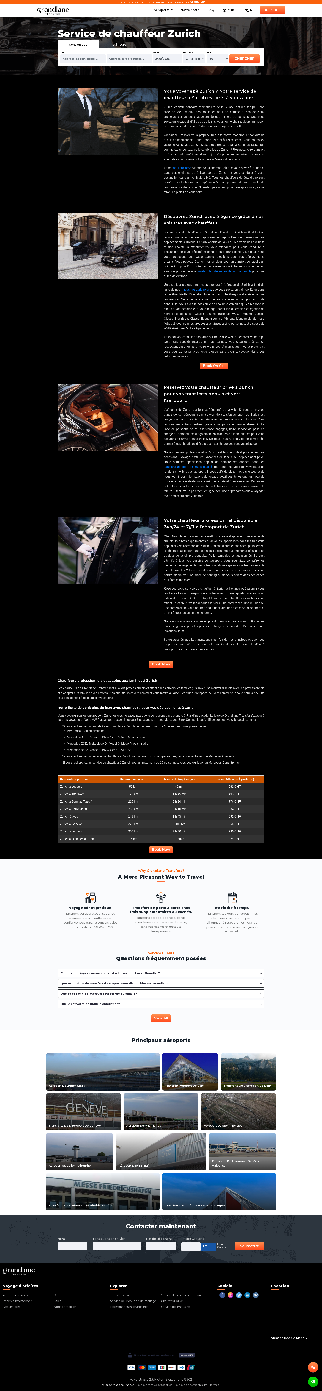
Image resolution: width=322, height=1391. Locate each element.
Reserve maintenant (17, 1301)
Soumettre (249, 1246)
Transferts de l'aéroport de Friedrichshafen (80, 1205)
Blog (57, 1295)
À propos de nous (15, 1295)
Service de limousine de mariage (133, 1301)
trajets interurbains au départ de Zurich (224, 271)
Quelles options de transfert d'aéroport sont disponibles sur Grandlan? (114, 983)
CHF (231, 10)
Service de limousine (175, 1307)
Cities (57, 1301)
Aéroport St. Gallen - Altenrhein (71, 1165)
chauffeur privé (181, 167)
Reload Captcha (221, 1245)
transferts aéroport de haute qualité (188, 466)
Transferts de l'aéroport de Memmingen (195, 1205)
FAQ (211, 10)
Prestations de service (109, 1238)
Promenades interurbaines (129, 1307)
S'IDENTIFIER (272, 10)
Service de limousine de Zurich (182, 1295)
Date (156, 52)
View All (161, 1018)
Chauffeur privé (172, 1301)
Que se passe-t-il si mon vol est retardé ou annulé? (99, 993)
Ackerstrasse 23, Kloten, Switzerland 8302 (161, 1379)
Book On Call (214, 366)
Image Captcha (192, 1238)
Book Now (161, 664)
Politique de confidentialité (190, 1385)
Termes (214, 1385)
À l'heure (119, 44)
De (62, 52)
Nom (61, 1238)
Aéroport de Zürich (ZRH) (67, 1085)
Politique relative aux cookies (154, 1385)
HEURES (188, 52)
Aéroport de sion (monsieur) (224, 1125)
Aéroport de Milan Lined (143, 1125)
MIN (209, 52)
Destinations (11, 1307)
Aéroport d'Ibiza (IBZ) (134, 1165)
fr (251, 10)
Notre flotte (190, 10)
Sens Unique (78, 44)
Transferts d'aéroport (125, 1295)
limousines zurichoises (196, 289)
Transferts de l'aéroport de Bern (247, 1085)
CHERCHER (244, 59)
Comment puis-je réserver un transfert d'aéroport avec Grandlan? (110, 973)
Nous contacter (65, 1307)
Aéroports (162, 10)
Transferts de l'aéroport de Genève (75, 1125)
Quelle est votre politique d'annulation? (90, 1004)
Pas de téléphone (159, 1238)
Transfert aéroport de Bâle (184, 1085)
